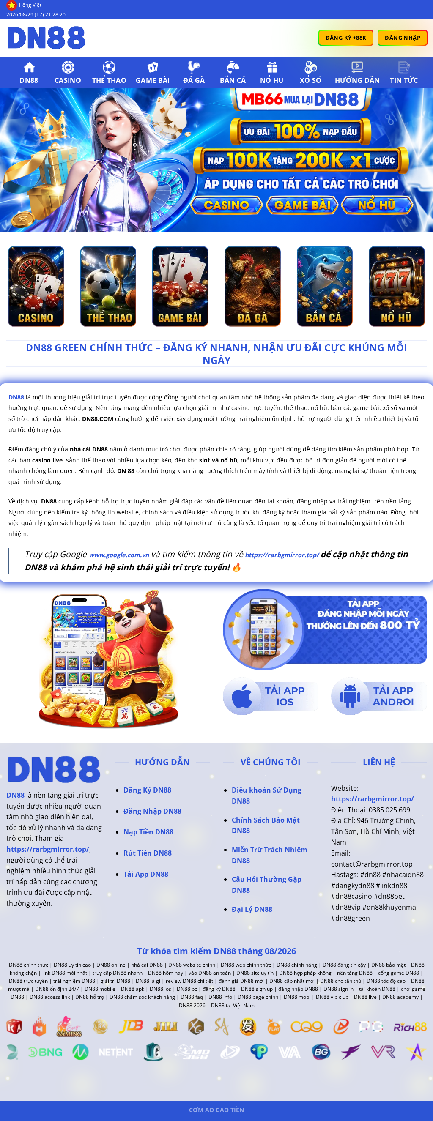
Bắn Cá (233, 80)
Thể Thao (109, 80)
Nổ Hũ (272, 80)
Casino (68, 80)
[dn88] (48, 37)
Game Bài (153, 80)
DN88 (28, 80)
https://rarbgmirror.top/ (281, 555)
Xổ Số (311, 80)
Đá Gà (194, 80)
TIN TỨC (404, 80)
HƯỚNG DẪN (357, 80)
